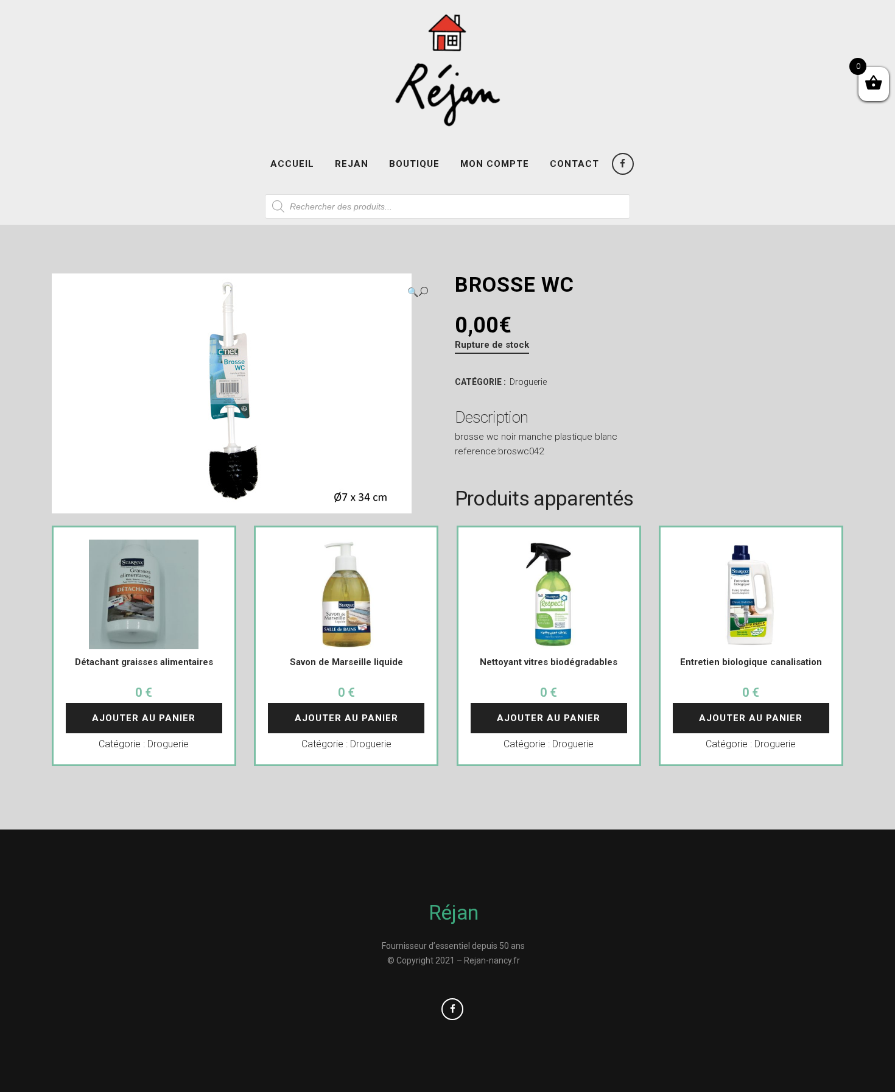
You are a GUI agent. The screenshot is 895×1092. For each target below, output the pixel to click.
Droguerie (528, 382)
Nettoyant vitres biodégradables (548, 662)
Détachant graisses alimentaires (144, 662)
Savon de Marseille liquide (346, 662)
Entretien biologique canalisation (751, 662)
